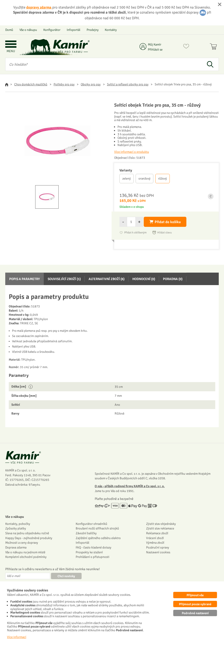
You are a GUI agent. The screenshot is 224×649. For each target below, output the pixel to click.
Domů (9, 30)
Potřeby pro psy (64, 84)
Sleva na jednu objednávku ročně (27, 533)
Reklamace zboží (157, 533)
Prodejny (93, 30)
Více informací (16, 637)
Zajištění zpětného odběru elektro (98, 538)
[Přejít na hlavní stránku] (71, 46)
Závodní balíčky (86, 533)
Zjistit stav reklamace (160, 528)
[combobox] (103, 64)
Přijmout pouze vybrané (195, 604)
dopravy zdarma (39, 7)
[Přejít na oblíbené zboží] (186, 47)
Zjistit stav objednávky (161, 524)
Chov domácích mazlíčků (30, 84)
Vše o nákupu (28, 30)
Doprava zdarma (15, 547)
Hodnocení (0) (143, 279)
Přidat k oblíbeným (135, 232)
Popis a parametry (24, 279)
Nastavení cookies (158, 552)
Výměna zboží (155, 543)
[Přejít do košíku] (214, 47)
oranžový (144, 178)
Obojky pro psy (91, 84)
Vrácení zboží (155, 538)
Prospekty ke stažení (89, 552)
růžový (162, 178)
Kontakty (111, 30)
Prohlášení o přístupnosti (92, 557)
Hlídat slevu (164, 232)
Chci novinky (66, 576)
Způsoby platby (15, 528)
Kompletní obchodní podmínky (26, 557)
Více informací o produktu (131, 152)
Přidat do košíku (168, 222)
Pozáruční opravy (157, 547)
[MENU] (10, 45)
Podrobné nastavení (195, 613)
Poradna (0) (172, 279)
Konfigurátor (51, 30)
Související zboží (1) (64, 279)
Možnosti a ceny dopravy (21, 543)
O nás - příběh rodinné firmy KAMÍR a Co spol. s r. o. (130, 486)
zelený (126, 178)
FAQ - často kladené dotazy (93, 547)
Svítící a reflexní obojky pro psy (128, 84)
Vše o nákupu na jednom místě (25, 552)
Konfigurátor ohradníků (91, 524)
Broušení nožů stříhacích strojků (97, 528)
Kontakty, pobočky (17, 524)
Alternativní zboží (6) (106, 279)
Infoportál (73, 30)
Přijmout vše (195, 595)
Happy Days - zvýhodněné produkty (28, 538)
